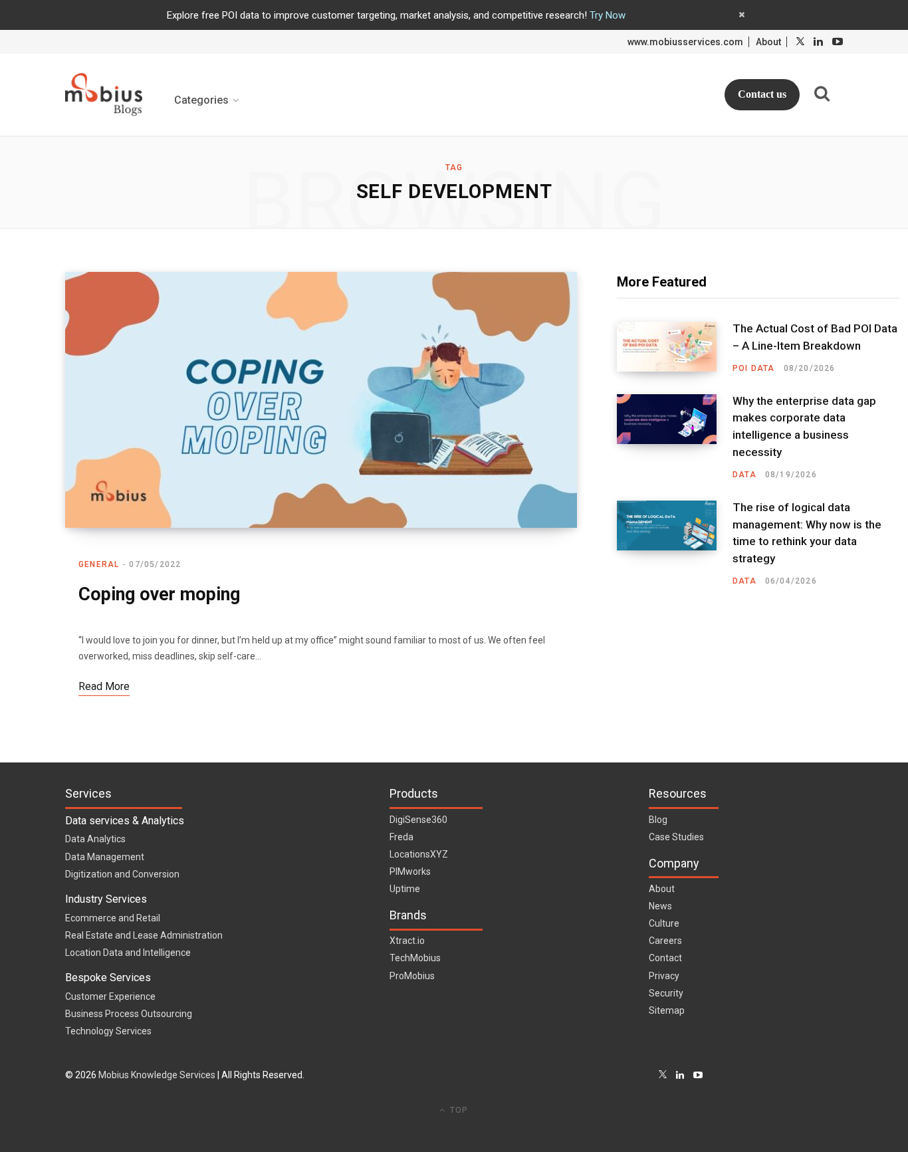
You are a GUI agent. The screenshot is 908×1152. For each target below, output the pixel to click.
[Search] (821, 94)
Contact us (762, 94)
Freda (401, 837)
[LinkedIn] (680, 1075)
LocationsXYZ (419, 854)
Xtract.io (407, 940)
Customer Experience (110, 996)
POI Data (754, 368)
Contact (665, 958)
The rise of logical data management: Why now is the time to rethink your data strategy (807, 533)
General (98, 564)
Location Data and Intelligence (128, 952)
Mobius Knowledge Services (156, 1075)
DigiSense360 (418, 819)
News (660, 906)
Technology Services (108, 1031)
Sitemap (667, 1010)
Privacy (664, 976)
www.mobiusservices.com (685, 42)
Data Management (104, 857)
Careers (665, 940)
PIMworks (410, 871)
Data (744, 474)
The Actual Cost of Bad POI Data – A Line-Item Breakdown (815, 337)
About (768, 42)
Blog (658, 819)
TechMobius (415, 958)
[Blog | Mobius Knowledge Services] (103, 94)
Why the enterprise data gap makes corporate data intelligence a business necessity (804, 426)
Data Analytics (95, 839)
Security (666, 993)
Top (457, 1110)
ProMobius (412, 976)
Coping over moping (159, 594)
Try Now (607, 15)
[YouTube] (698, 1075)
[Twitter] (663, 1075)
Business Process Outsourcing (128, 1013)
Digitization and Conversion (122, 874)
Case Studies (676, 837)
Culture (664, 923)
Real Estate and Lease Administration (144, 935)
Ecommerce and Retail (112, 918)
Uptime (405, 888)
